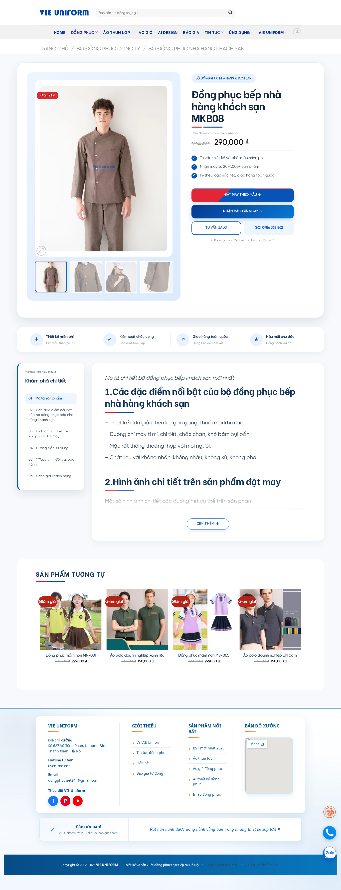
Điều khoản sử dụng (263, 865)
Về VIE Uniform (149, 742)
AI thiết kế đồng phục (206, 781)
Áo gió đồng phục (208, 768)
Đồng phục (82, 32)
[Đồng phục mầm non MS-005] (204, 619)
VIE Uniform (271, 32)
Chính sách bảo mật (222, 865)
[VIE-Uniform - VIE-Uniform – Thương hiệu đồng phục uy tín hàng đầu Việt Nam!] (64, 12)
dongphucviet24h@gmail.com (73, 780)
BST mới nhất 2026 (208, 748)
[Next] (158, 168)
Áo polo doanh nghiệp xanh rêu (137, 656)
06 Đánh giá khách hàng (49, 476)
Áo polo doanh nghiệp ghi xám (270, 656)
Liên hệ (143, 762)
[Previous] (48, 168)
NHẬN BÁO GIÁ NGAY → (242, 211)
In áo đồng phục (207, 794)
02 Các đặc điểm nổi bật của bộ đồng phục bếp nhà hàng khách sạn (50, 415)
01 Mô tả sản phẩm (45, 398)
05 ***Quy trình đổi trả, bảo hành (51, 462)
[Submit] (230, 13)
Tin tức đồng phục (152, 752)
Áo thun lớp (116, 32)
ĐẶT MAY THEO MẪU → (242, 195)
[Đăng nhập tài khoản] (297, 32)
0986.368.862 (59, 765)
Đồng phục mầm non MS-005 (203, 656)
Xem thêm (205, 524)
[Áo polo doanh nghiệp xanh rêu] (137, 619)
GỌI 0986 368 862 (269, 228)
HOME (59, 32)
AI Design (167, 32)
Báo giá (191, 32)
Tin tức (212, 32)
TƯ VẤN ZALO (216, 228)
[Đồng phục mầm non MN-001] (71, 619)
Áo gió (146, 32)
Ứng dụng (239, 32)
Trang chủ (53, 49)
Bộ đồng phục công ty (108, 49)
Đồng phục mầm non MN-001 (71, 656)
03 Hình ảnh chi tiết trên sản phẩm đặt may (49, 434)
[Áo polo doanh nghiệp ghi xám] (270, 619)
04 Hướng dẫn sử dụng (48, 448)
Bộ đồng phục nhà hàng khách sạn (196, 49)
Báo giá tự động (150, 773)
